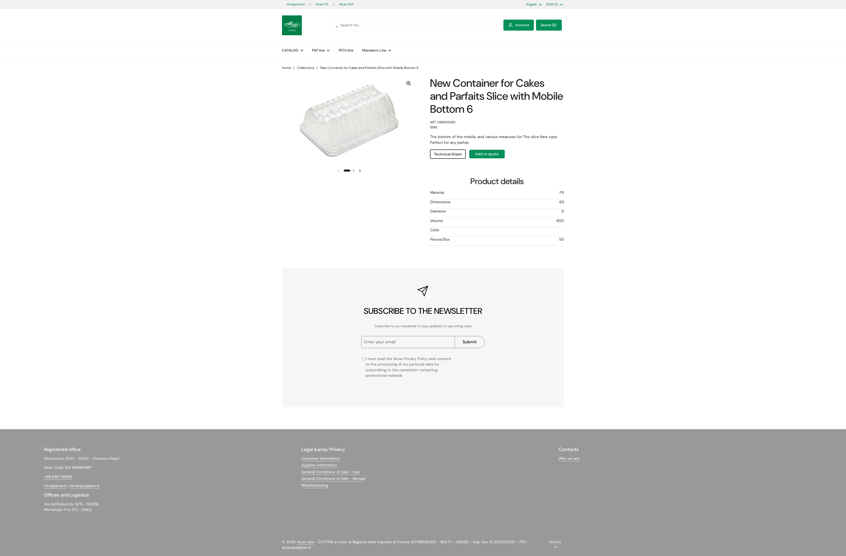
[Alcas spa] (292, 25)
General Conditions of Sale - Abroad (333, 478)
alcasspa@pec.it (84, 485)
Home (286, 68)
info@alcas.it (295, 4)
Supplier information (319, 465)
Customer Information (320, 458)
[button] (549, 25)
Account (522, 25)
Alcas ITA (321, 4)
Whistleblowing (314, 485)
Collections (305, 68)
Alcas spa (305, 541)
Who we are (569, 458)
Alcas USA (346, 4)
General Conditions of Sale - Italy (330, 471)
